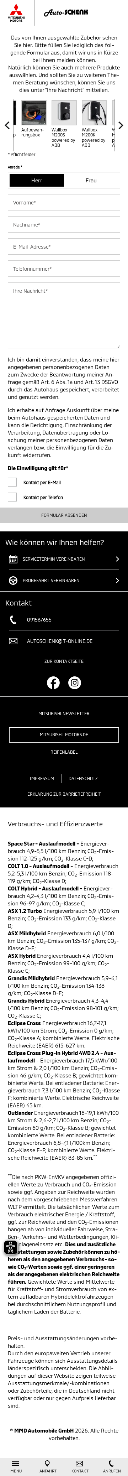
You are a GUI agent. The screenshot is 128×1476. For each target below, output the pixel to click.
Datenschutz (83, 778)
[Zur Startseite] (55, 13)
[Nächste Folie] (118, 125)
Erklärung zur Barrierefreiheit (64, 793)
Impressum (42, 778)
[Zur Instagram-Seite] (74, 682)
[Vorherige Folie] (9, 125)
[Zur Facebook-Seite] (53, 682)
